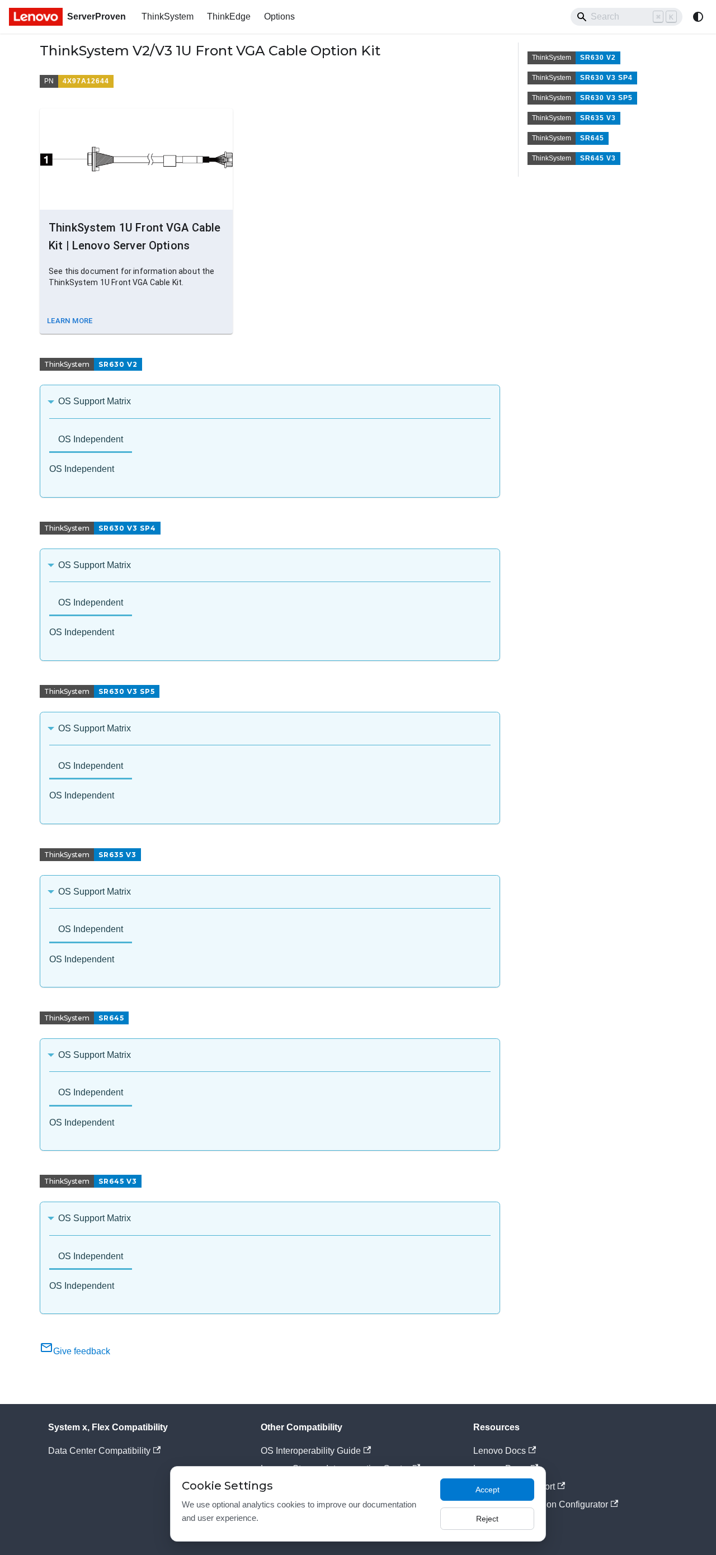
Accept (487, 1489)
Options (279, 16)
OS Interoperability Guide (311, 1450)
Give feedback (81, 1351)
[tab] (90, 440)
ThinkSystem (168, 16)
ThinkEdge (229, 16)
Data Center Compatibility (99, 1450)
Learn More (70, 320)
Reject (487, 1518)
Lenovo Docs (499, 1450)
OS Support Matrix (94, 401)
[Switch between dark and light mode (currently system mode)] (698, 17)
